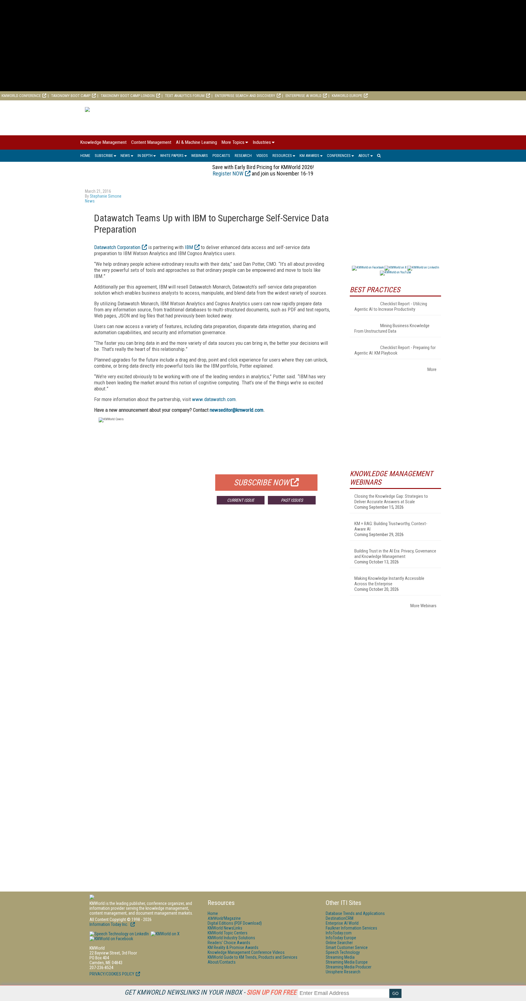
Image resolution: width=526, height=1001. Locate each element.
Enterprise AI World (303, 95)
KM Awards (309, 155)
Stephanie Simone (105, 196)
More (432, 369)
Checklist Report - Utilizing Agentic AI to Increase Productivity (390, 306)
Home (85, 155)
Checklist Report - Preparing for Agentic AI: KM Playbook (395, 350)
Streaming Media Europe (347, 962)
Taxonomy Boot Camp (70, 95)
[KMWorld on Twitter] (165, 933)
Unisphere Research (343, 971)
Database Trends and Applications (355, 913)
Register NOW (228, 173)
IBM (189, 247)
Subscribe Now (261, 482)
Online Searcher (339, 942)
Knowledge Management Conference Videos (246, 952)
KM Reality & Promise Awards (233, 947)
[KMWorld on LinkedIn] (119, 933)
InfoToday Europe (341, 937)
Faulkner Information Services (351, 928)
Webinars (199, 155)
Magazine (224, 918)
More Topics (233, 142)
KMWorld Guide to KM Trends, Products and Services (252, 957)
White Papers (172, 155)
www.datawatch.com (214, 399)
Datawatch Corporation (117, 247)
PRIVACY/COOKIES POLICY (111, 974)
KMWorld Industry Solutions (231, 937)
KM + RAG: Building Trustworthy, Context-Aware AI (390, 526)
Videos (262, 155)
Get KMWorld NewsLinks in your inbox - (210, 992)
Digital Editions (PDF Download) (235, 923)
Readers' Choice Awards (229, 942)
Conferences (339, 155)
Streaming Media (340, 957)
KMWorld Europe (347, 95)
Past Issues (292, 500)
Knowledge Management (103, 142)
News (125, 155)
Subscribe (104, 155)
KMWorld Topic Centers (227, 932)
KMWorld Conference (21, 95)
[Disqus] (212, 599)
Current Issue (240, 500)
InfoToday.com (339, 932)
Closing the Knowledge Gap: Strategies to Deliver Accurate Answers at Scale (391, 499)
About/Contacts (222, 962)
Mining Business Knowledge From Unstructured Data (392, 328)
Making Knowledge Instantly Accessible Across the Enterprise (389, 581)
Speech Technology (343, 952)
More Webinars (423, 605)
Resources (282, 155)
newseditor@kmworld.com (236, 410)
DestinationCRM (339, 918)
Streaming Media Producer (348, 967)
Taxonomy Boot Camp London (128, 95)
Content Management (151, 142)
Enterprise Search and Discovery (245, 95)
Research (243, 155)
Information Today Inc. (109, 924)
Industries (262, 142)
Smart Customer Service (347, 947)
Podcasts (221, 155)
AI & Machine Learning (196, 142)
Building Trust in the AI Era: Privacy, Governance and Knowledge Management (395, 553)
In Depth (145, 155)
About (364, 155)
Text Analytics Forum (185, 95)
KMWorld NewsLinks (225, 928)
